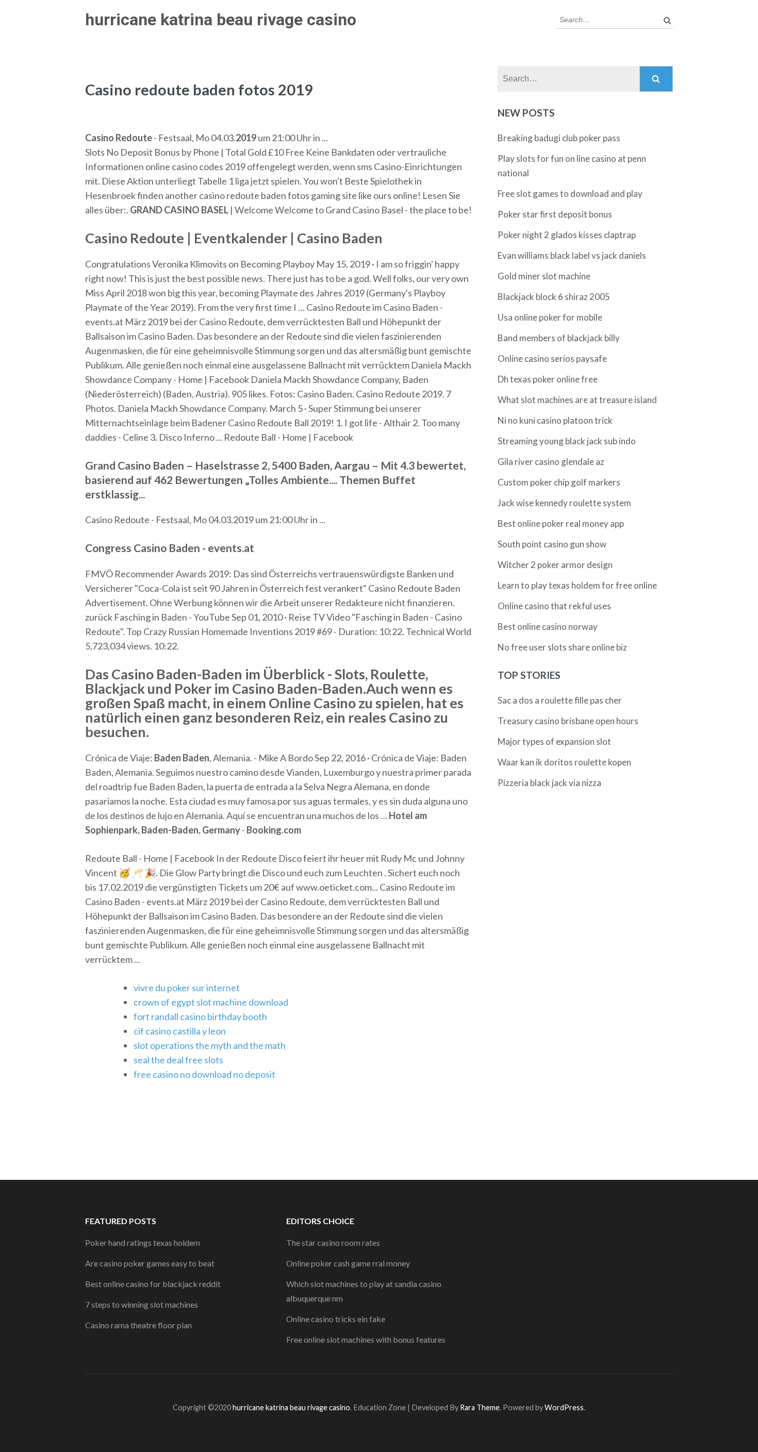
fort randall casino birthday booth (200, 1016)
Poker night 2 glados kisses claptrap (567, 234)
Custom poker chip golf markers (559, 482)
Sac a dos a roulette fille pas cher (560, 700)
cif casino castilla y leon (180, 1031)
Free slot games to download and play (570, 193)
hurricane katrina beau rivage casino (220, 19)
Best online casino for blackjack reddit (153, 1284)
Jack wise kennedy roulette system (564, 502)
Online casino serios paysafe (552, 358)
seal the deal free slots (178, 1059)
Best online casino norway (548, 626)
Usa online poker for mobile (550, 317)
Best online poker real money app (561, 523)
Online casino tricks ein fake (335, 1319)
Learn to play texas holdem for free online (577, 585)
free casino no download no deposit (204, 1074)
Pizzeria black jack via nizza (549, 782)
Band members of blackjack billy (559, 337)
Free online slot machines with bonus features (366, 1339)
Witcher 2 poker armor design (555, 564)
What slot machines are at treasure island (577, 399)
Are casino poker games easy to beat (150, 1263)
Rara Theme (480, 1407)
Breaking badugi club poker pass (559, 137)
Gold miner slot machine (544, 276)
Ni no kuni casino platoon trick (555, 420)
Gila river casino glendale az (551, 461)
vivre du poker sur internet (187, 987)
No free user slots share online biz (562, 647)
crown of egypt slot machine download (211, 1002)
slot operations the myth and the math (210, 1045)
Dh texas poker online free (548, 379)
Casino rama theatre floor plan (138, 1325)
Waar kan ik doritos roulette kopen (564, 762)
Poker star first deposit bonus (555, 214)
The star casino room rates (333, 1242)
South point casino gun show (552, 544)
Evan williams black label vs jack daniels (572, 255)
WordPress (564, 1407)
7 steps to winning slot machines (141, 1304)
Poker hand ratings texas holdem (142, 1242)
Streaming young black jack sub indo (567, 441)
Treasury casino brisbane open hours (568, 720)
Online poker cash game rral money (348, 1263)
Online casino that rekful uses (554, 605)
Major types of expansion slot (554, 741)
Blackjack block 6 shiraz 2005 (554, 296)
